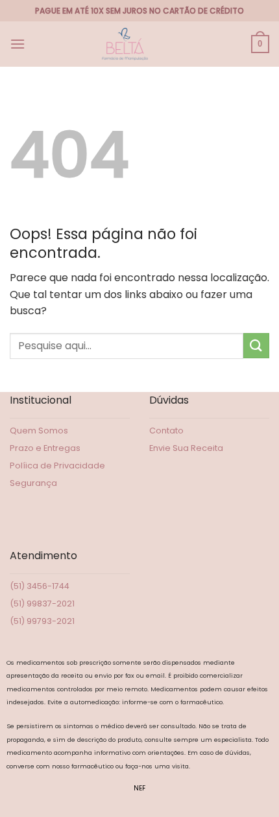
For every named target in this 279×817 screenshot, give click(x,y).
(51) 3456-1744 (39, 586)
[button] (17, 44)
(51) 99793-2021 (42, 621)
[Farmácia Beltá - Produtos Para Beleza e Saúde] (125, 44)
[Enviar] (256, 345)
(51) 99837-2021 (42, 603)
